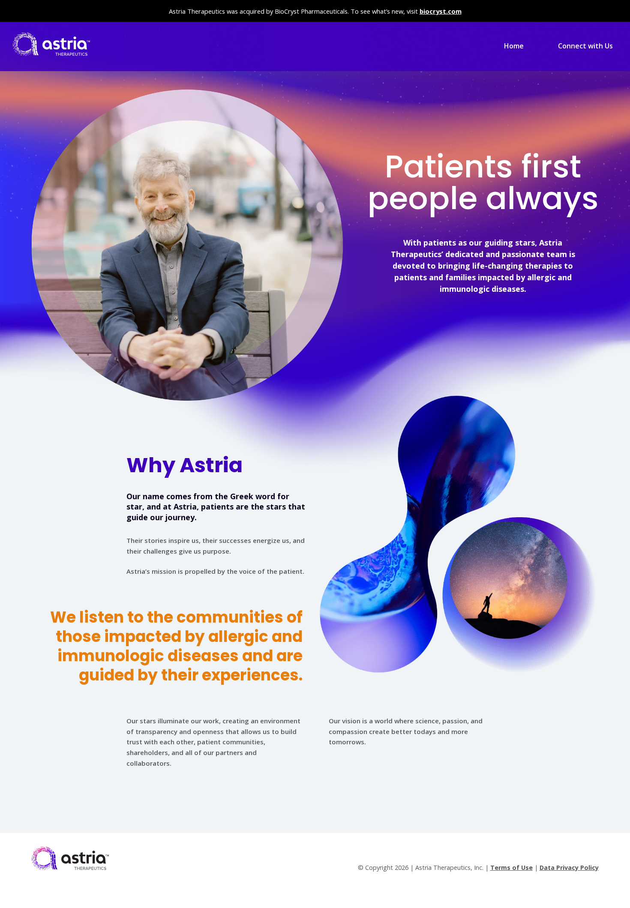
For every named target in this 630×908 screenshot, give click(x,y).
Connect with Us (585, 46)
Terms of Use (511, 867)
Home (514, 46)
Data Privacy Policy (569, 867)
